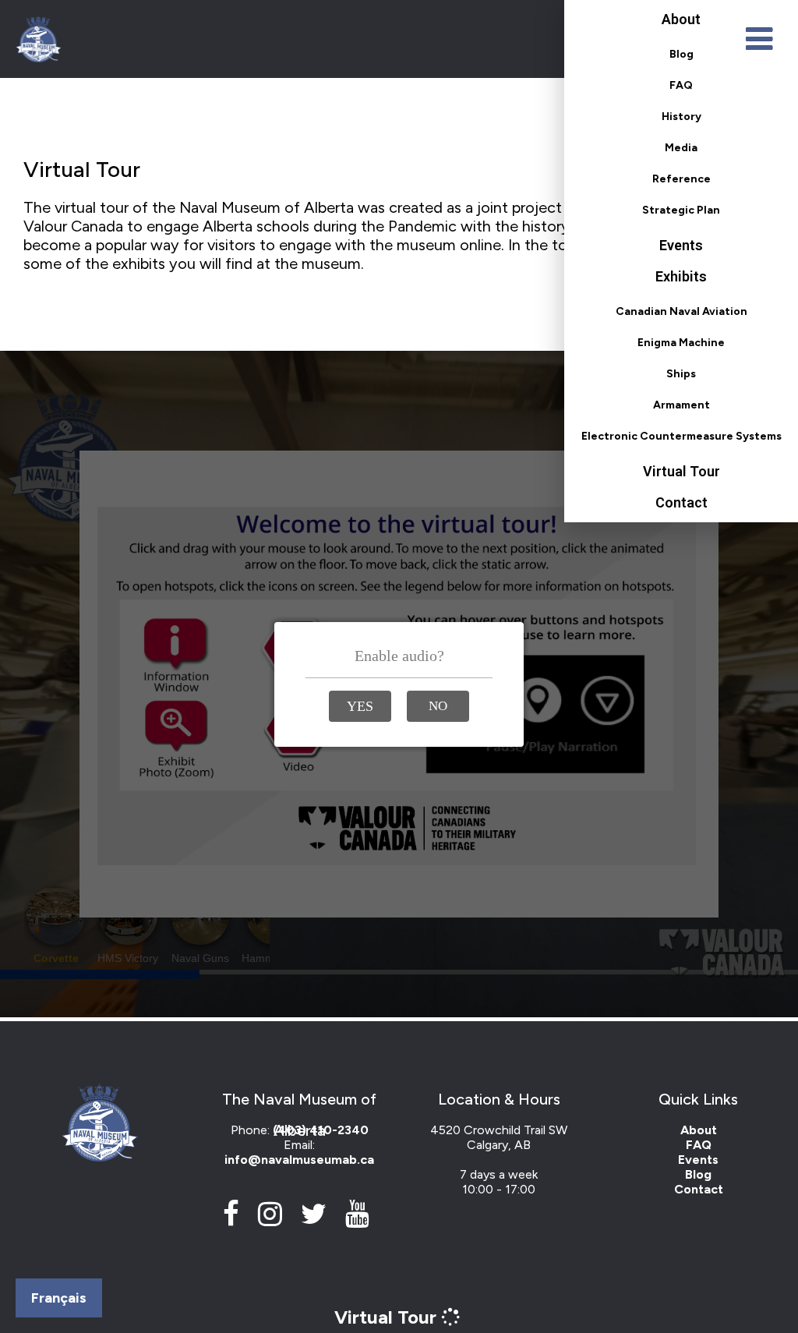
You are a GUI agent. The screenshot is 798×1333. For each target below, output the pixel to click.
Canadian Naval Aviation (681, 311)
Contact (681, 502)
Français (59, 1297)
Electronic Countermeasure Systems (681, 436)
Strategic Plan (681, 210)
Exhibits (681, 276)
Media (681, 147)
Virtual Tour (681, 471)
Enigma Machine (681, 342)
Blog (681, 54)
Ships (681, 373)
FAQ (681, 85)
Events (681, 245)
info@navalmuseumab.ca (299, 1159)
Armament (681, 405)
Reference (681, 179)
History (681, 116)
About (681, 19)
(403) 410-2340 (321, 1130)
